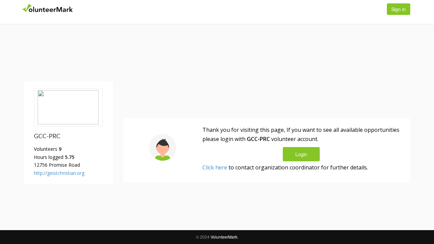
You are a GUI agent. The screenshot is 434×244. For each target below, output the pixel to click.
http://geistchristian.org (59, 173)
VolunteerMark (224, 237)
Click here (214, 167)
